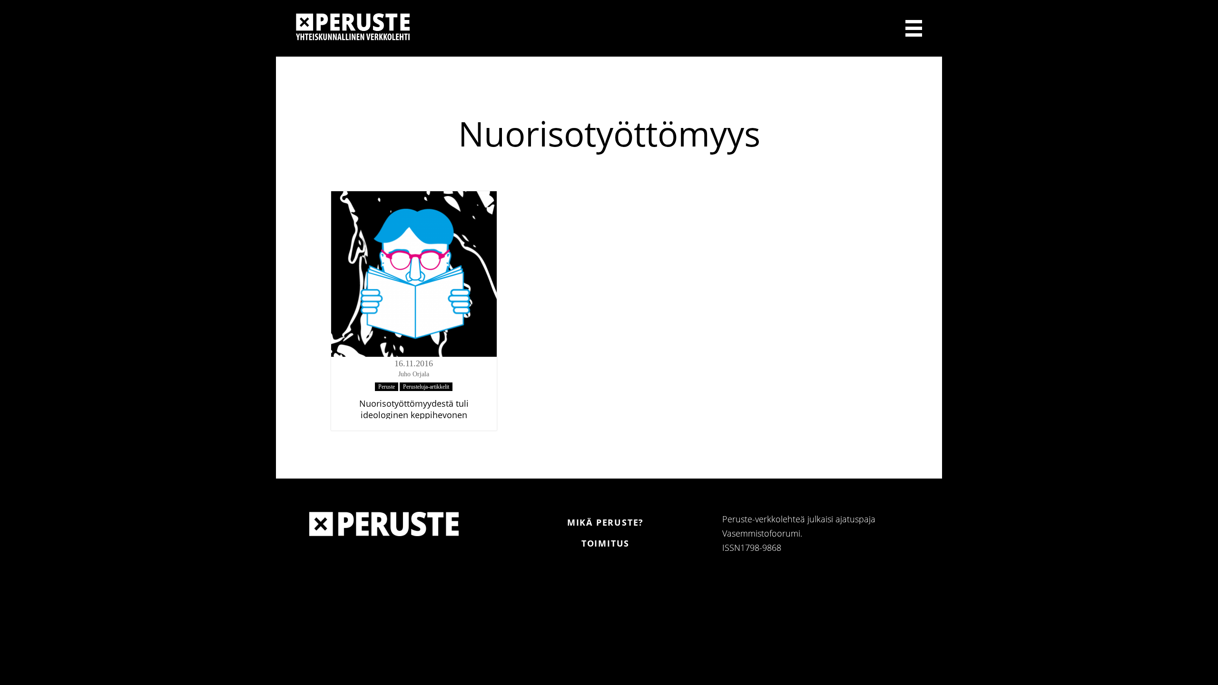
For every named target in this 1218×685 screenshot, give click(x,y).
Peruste (386, 386)
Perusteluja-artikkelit (426, 386)
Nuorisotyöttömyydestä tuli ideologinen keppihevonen (414, 409)
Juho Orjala (413, 374)
